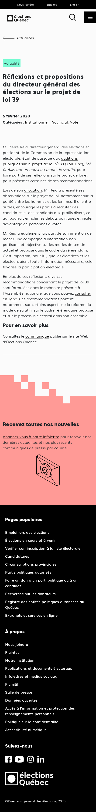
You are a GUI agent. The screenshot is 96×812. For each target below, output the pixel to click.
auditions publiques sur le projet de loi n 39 (40, 160)
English (74, 4)
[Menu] (90, 17)
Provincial (59, 122)
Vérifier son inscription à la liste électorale (42, 548)
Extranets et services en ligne (31, 615)
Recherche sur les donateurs (30, 593)
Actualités (25, 38)
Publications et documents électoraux (38, 668)
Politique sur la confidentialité (31, 721)
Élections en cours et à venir (30, 540)
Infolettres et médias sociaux (31, 676)
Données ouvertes (21, 700)
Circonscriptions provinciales (30, 564)
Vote (74, 122)
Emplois (52, 4)
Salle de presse (18, 692)
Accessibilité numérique (26, 729)
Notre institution (19, 660)
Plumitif (11, 684)
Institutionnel (36, 122)
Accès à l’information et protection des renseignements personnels (40, 710)
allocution (33, 190)
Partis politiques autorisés (28, 572)
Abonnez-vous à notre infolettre (31, 436)
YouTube (74, 163)
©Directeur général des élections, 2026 (35, 801)
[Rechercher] (73, 17)
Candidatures (17, 556)
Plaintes (12, 652)
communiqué (37, 336)
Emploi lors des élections (27, 532)
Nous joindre (25, 4)
